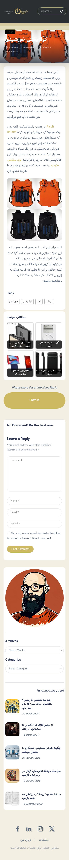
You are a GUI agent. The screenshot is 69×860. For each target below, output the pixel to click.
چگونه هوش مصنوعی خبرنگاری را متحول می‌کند (41, 750)
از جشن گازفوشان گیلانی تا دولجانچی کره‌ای (37, 727)
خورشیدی (13, 301)
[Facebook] (17, 829)
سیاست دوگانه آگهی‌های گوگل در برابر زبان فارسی (41, 773)
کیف (39, 301)
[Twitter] (52, 829)
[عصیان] (17, 11)
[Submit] (61, 11)
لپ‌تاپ (49, 301)
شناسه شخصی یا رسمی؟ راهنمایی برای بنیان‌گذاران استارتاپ (37, 704)
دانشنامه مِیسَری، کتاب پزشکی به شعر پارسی (41, 796)
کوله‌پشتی (27, 301)
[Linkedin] (29, 829)
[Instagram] (40, 829)
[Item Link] (12, 706)
